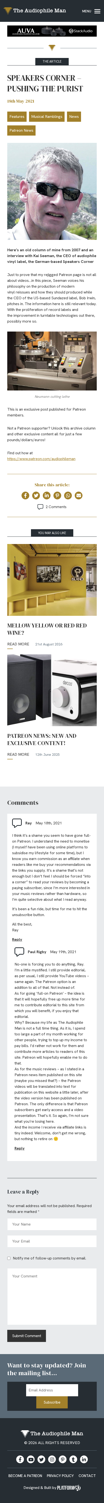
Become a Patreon (25, 1475)
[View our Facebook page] (20, 1459)
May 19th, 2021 (63, 951)
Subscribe (52, 1402)
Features (16, 116)
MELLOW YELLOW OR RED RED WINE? (47, 629)
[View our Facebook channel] (31, 1459)
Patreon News (21, 130)
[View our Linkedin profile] (84, 1459)
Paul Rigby (37, 951)
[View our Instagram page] (52, 1459)
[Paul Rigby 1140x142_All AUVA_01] (52, 31)
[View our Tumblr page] (73, 1459)
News (74, 116)
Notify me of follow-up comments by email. (49, 1258)
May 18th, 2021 (49, 823)
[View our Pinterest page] (63, 1459)
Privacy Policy (60, 1475)
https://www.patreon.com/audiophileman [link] (41, 458)
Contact (87, 1475)
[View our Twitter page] (41, 1459)
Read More (18, 644)
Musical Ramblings (46, 116)
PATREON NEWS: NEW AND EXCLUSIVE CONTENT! (41, 739)
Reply (17, 939)
